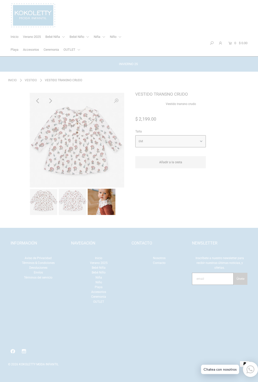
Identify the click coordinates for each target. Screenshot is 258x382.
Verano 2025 (32, 37)
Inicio (14, 37)
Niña (97, 37)
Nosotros (159, 258)
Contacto (159, 263)
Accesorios (31, 49)
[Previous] (37, 100)
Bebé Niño (77, 37)
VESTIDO (31, 80)
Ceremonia (51, 49)
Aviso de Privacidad (38, 258)
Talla (138, 131)
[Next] (50, 100)
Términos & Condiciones (38, 263)
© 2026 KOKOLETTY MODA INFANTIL (33, 364)
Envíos (38, 272)
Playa (14, 49)
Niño (113, 37)
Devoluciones (38, 267)
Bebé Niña (53, 37)
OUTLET (69, 49)
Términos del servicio (38, 277)
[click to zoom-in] (116, 100)
